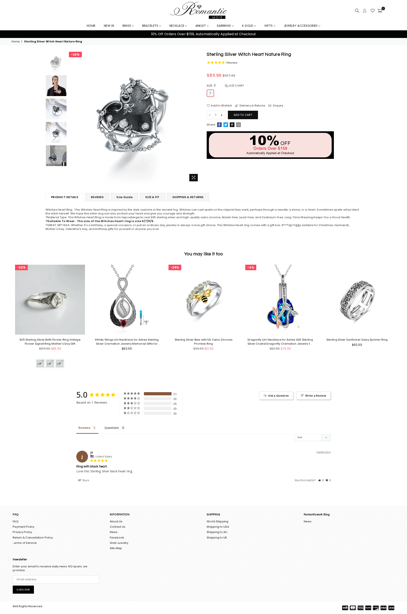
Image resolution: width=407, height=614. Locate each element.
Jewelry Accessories (301, 26)
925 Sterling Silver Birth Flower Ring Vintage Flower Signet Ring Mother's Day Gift (50, 341)
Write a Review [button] (315, 395)
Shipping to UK (217, 538)
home (91, 26)
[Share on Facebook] (219, 124)
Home (16, 41)
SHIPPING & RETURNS (188, 197)
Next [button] (398, 34)
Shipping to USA (218, 527)
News (114, 532)
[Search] (357, 10)
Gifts (269, 26)
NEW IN (109, 26)
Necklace (177, 26)
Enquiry (277, 106)
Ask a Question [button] (278, 395)
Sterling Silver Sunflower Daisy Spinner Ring (356, 340)
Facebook (117, 538)
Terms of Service (25, 543)
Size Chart (236, 85)
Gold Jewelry (119, 543)
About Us (116, 521)
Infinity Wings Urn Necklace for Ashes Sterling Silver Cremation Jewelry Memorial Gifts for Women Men (127, 341)
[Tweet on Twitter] (225, 124)
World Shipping (218, 521)
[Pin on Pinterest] (232, 124)
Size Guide (124, 197)
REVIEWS (97, 197)
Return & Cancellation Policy (33, 538)
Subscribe (23, 589)
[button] (320, 480)
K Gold (248, 26)
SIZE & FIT (152, 197)
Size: (225, 86)
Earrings (224, 26)
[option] (203, 34)
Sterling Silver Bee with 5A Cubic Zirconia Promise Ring (204, 341)
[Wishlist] (372, 10)
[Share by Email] (238, 124)
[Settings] (364, 10)
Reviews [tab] (84, 428)
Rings (127, 26)
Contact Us (117, 527)
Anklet (201, 26)
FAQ (15, 521)
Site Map (116, 548)
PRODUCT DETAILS (64, 197)
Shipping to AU (217, 532)
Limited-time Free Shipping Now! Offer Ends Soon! (203, 34)
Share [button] (85, 480)
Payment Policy (24, 527)
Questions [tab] (112, 428)
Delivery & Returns (252, 106)
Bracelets (150, 26)
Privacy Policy (22, 532)
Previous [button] (8, 34)
